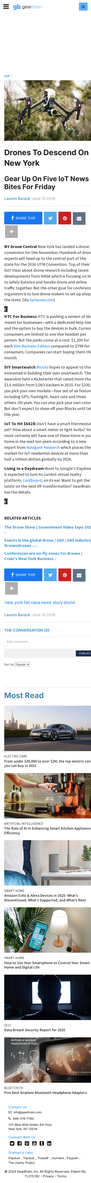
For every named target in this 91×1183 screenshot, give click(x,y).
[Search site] (83, 7)
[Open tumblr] (42, 1143)
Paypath (72, 1158)
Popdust (14, 1158)
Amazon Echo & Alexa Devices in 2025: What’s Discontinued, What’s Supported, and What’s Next (45, 897)
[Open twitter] (12, 1143)
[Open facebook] (19, 1143)
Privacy (48, 1176)
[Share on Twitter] (50, 218)
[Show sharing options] (4, 309)
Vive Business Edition (32, 346)
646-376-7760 (23, 1118)
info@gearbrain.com (27, 1112)
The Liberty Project (21, 1162)
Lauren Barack (17, 198)
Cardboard (32, 480)
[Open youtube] (34, 1143)
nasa (35, 602)
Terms (61, 1176)
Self (7, 76)
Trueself (43, 1158)
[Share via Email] (79, 218)
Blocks (42, 367)
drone (69, 602)
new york (14, 602)
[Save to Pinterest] (64, 218)
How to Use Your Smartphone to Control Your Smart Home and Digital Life (47, 965)
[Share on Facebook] (23, 218)
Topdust (28, 1158)
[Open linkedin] (49, 1143)
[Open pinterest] (27, 1143)
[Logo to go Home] (27, 7)
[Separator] (11, 231)
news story (52, 602)
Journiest (58, 1158)
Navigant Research (43, 447)
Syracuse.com (42, 299)
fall (27, 602)
